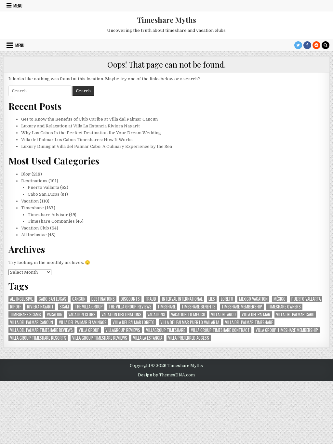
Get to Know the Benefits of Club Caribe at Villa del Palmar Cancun (89, 119)
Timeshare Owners (284, 307)
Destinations (34, 180)
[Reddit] (316, 45)
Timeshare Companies (51, 221)
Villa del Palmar (256, 314)
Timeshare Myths (166, 20)
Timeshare (32, 207)
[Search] (325, 45)
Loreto (227, 299)
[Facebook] (307, 45)
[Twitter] (298, 45)
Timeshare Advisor (48, 214)
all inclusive (21, 299)
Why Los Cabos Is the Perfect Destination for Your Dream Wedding (91, 132)
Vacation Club (35, 228)
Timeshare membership (241, 307)
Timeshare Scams (25, 314)
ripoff (15, 307)
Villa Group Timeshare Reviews (99, 338)
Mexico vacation (253, 299)
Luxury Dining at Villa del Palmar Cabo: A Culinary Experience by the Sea (96, 146)
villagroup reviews (122, 330)
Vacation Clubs (82, 314)
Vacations (156, 314)
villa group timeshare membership (287, 330)
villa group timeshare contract (220, 330)
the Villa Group (89, 307)
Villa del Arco (223, 314)
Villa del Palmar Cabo (295, 314)
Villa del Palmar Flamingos (83, 322)
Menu (17, 5)
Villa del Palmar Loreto (133, 322)
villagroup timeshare (165, 330)
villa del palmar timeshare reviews (41, 330)
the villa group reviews (130, 307)
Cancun (79, 299)
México (279, 299)
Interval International (182, 299)
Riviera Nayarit (40, 307)
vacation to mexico (188, 314)
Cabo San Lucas (44, 194)
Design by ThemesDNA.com (166, 375)
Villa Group (89, 330)
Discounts (130, 299)
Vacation (30, 201)
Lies (211, 299)
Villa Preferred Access (188, 338)
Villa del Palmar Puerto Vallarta (189, 322)
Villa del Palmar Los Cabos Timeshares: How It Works (77, 139)
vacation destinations (121, 314)
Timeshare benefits (198, 307)
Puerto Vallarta (43, 187)
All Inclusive (34, 234)
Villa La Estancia (147, 338)
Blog (26, 174)
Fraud (151, 299)
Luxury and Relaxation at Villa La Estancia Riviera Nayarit (80, 126)
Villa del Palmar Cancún (31, 322)
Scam (64, 307)
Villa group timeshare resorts (38, 338)
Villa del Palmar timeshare (249, 322)
